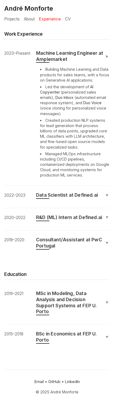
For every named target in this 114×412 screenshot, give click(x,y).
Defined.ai (86, 195)
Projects (12, 19)
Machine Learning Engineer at (72, 56)
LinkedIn (72, 381)
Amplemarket (51, 59)
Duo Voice (92, 102)
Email (39, 381)
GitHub (54, 381)
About (29, 19)
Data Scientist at (72, 195)
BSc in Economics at (72, 337)
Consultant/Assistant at (72, 243)
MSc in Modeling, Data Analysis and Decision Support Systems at (72, 302)
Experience (50, 19)
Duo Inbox (64, 97)
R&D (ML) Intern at (72, 217)
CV (68, 19)
